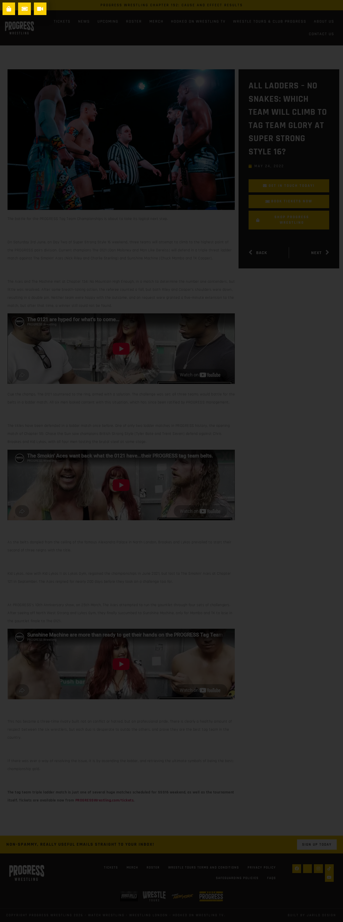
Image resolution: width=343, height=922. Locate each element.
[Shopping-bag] (9, 9)
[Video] (40, 9)
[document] (171, 461)
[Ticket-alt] (24, 9)
